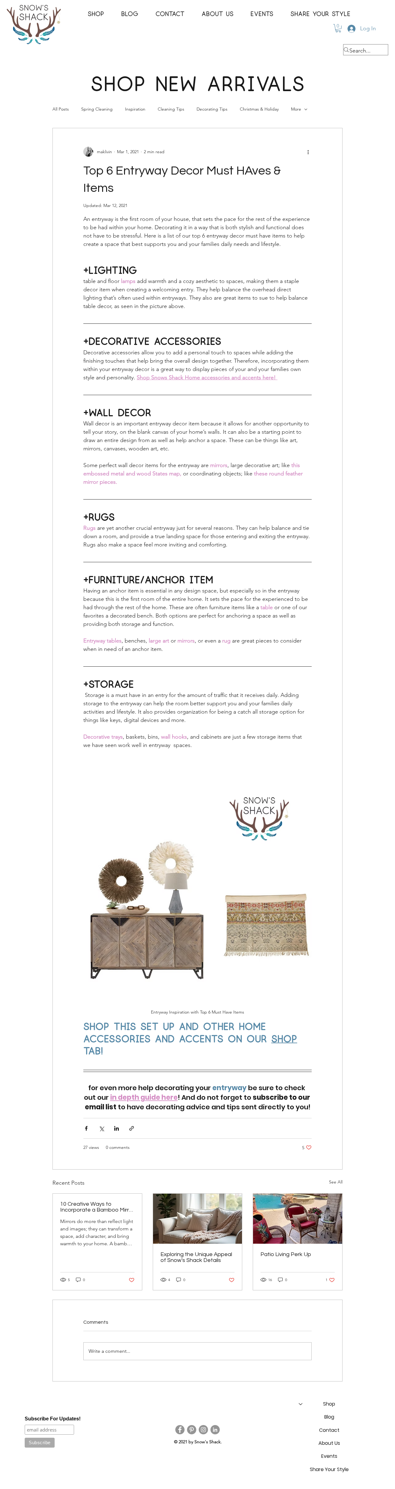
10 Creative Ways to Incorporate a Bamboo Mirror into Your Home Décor (97, 1207)
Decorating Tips (212, 109)
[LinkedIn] (215, 1429)
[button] (96, 14)
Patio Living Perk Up (285, 1254)
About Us (329, 1443)
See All (336, 1182)
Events (329, 1456)
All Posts (60, 109)
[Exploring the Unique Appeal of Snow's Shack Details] (197, 1219)
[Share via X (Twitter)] (101, 1128)
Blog (329, 1416)
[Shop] (300, 1404)
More (296, 109)
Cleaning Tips (171, 109)
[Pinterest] (191, 1429)
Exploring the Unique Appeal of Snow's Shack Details (196, 1257)
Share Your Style (329, 1469)
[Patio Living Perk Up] (297, 1219)
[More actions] (308, 151)
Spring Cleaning (97, 109)
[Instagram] (203, 1429)
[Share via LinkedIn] (116, 1128)
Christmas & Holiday (259, 109)
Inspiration (135, 109)
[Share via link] (132, 1128)
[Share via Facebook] (86, 1128)
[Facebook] (180, 1429)
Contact (329, 1430)
